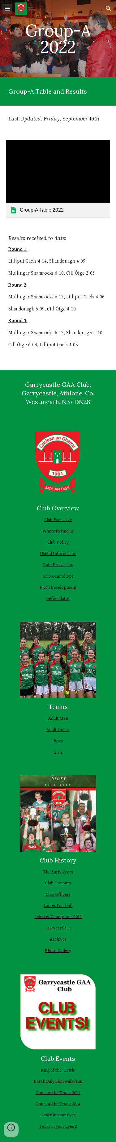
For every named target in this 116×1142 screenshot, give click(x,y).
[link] (58, 179)
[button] (7, 8)
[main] (58, 39)
